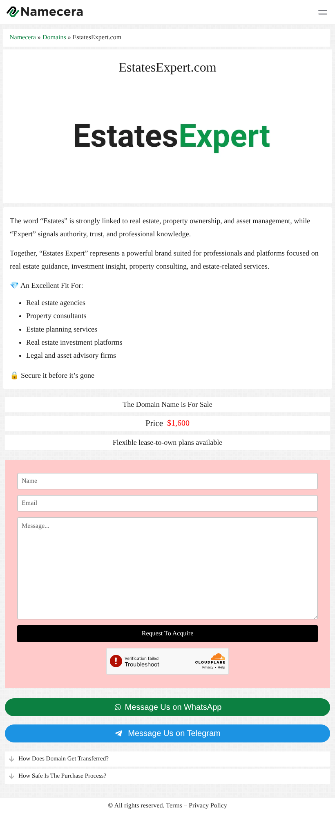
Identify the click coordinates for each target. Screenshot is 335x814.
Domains (54, 37)
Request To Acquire (168, 633)
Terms (174, 805)
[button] (167, 759)
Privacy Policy (208, 805)
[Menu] (323, 12)
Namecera (22, 37)
